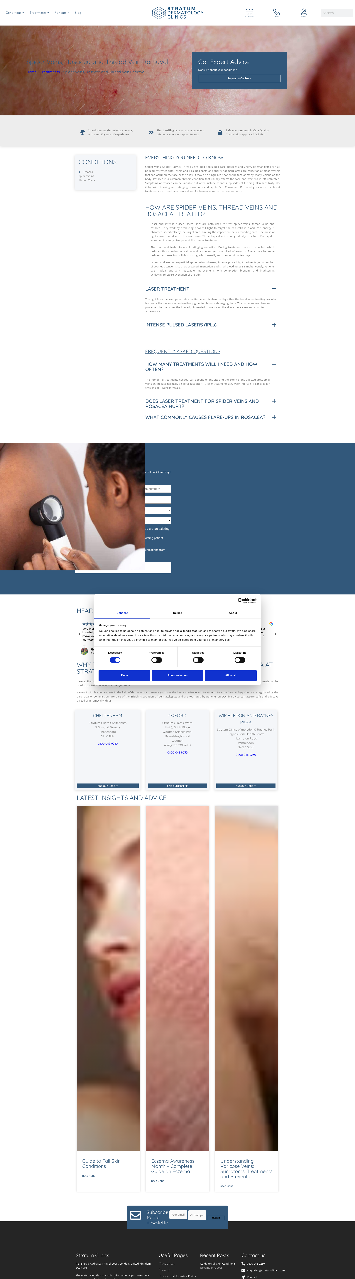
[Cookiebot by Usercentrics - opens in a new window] (240, 601)
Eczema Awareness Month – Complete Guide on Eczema (172, 1166)
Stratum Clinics (92, 1255)
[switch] (156, 660)
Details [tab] (177, 612)
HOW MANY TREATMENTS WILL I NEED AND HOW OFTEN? (201, 366)
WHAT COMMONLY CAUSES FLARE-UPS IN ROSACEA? (205, 417)
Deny (124, 675)
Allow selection (177, 675)
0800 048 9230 (107, 743)
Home (31, 72)
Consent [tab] (122, 612)
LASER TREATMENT (167, 289)
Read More (88, 1175)
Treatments (50, 72)
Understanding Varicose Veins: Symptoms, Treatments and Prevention (246, 1168)
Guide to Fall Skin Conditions (101, 1163)
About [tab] (233, 612)
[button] (211, 289)
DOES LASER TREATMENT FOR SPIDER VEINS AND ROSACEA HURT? (202, 403)
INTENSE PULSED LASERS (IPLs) (181, 325)
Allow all (230, 675)
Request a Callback (239, 78)
